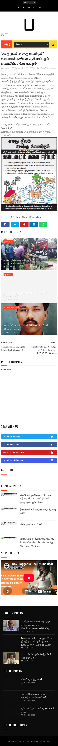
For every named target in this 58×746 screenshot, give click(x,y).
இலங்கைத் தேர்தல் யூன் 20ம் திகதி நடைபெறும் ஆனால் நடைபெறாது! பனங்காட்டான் (36, 641)
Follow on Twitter (11, 436)
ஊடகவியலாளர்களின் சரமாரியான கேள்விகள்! (34, 695)
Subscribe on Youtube (13, 452)
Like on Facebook (11, 444)
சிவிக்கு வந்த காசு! (31, 679)
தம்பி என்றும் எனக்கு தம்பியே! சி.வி (37, 710)
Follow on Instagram (13, 460)
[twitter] (24, 7)
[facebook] (18, 7)
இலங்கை (8, 242)
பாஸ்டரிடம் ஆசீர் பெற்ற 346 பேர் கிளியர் (36, 655)
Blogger (46, 741)
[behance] (40, 7)
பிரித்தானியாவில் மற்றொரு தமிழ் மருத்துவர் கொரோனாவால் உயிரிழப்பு (35, 625)
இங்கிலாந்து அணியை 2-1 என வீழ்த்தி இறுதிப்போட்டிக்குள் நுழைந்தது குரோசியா (36, 498)
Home (7, 44)
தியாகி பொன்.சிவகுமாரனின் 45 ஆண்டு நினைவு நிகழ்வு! (25, 294)
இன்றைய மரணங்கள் (31, 524)
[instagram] (34, 7)
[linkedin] (29, 7)
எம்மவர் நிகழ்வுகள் (48, 68)
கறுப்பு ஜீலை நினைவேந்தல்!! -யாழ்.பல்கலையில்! (19, 261)
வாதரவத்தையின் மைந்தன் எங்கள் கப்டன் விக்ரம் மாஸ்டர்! (26, 327)
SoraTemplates (23, 741)
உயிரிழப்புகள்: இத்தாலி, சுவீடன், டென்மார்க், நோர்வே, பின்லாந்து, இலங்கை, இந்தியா (37, 542)
